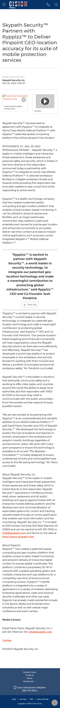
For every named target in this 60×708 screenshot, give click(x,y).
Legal (14, 699)
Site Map (23, 699)
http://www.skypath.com (18, 536)
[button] (15, 97)
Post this (31, 304)
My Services (28, 681)
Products (30, 675)
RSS (31, 699)
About (29, 678)
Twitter (7, 640)
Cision (34, 704)
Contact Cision (29, 672)
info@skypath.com (14, 533)
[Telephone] (48, 4)
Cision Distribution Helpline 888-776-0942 (30, 689)
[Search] (56, 4)
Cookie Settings (43, 699)
